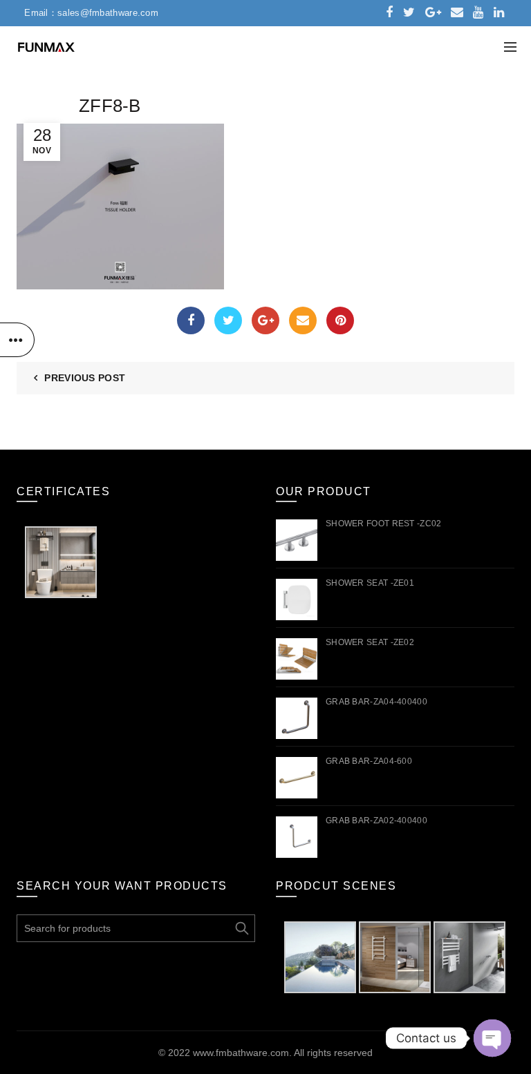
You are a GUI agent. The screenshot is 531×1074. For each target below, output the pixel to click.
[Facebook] (191, 320)
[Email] (303, 320)
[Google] (265, 320)
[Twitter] (228, 320)
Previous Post (84, 377)
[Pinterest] (340, 320)
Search (241, 928)
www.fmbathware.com (241, 1052)
